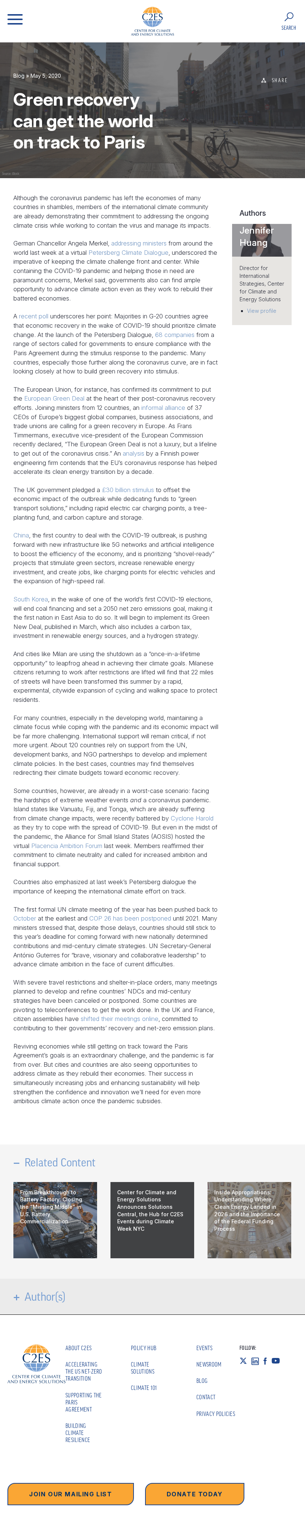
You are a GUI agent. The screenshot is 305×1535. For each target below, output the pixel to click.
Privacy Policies (215, 1413)
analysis (133, 453)
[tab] (262, 240)
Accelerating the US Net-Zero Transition (83, 1371)
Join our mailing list (70, 1494)
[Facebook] (267, 1360)
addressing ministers (139, 243)
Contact (205, 1397)
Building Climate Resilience (77, 1432)
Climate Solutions (142, 1368)
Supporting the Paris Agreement (83, 1402)
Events (204, 1348)
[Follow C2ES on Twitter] (245, 1360)
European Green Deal (54, 398)
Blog (19, 76)
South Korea (30, 599)
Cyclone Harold (192, 818)
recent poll (33, 316)
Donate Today (195, 1494)
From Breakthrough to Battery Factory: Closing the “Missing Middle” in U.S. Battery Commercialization (51, 1206)
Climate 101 (144, 1387)
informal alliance (163, 407)
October (24, 918)
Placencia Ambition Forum (66, 846)
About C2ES (78, 1348)
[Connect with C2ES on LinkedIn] (257, 1360)
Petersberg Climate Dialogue (128, 252)
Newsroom (209, 1364)
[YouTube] (278, 1360)
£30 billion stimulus (128, 490)
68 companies (175, 334)
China (21, 535)
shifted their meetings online (119, 1018)
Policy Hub (143, 1348)
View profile (261, 311)
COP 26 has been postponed (130, 918)
